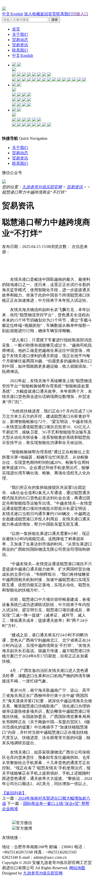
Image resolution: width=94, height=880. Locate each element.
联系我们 (64, 14)
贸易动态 (20, 40)
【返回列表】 (14, 793)
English (17, 14)
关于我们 (20, 34)
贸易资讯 (20, 45)
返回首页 (48, 14)
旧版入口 (80, 14)
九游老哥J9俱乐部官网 (42, 187)
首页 (16, 29)
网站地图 (77, 868)
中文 (6, 14)
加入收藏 (32, 14)
